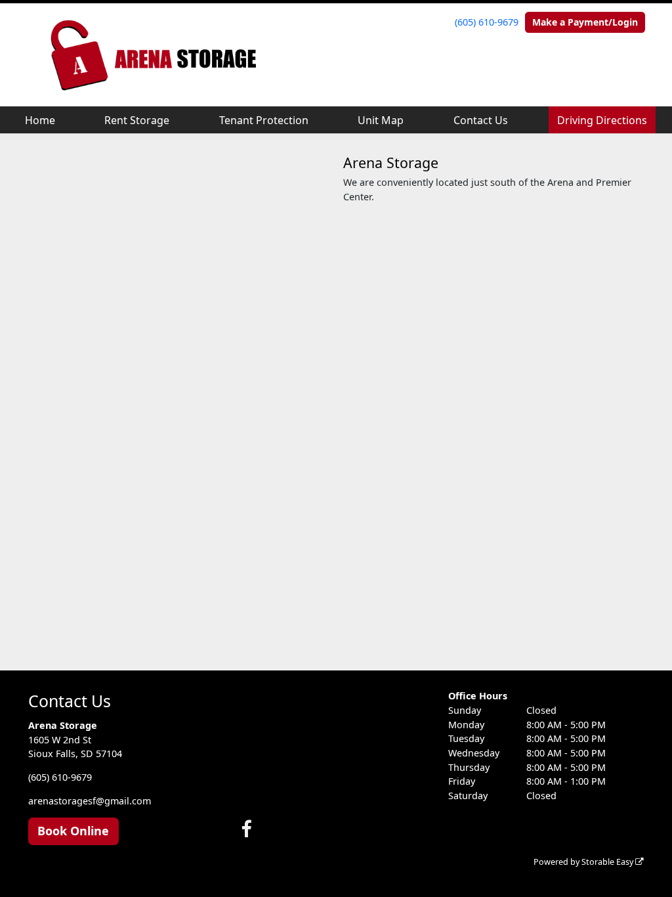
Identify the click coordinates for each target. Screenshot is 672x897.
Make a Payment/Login (585, 22)
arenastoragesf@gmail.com (89, 801)
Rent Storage (136, 120)
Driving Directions (602, 120)
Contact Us (480, 120)
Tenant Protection (263, 120)
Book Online (73, 831)
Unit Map (381, 120)
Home (40, 120)
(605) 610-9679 (486, 22)
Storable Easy (608, 861)
